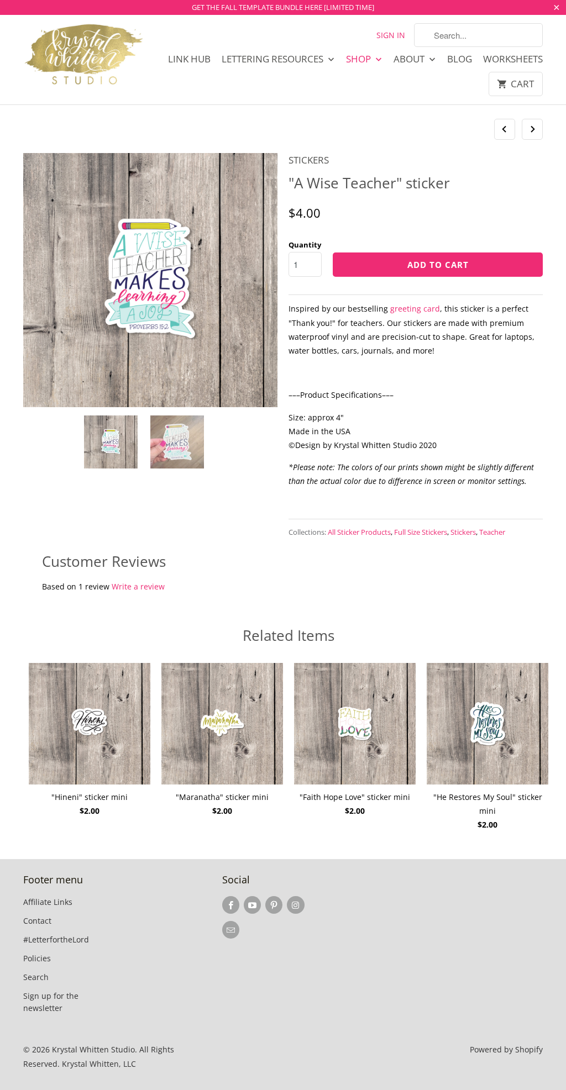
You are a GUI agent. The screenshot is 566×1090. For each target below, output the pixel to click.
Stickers (309, 160)
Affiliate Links (47, 902)
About (410, 59)
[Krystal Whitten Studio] (84, 55)
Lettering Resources (274, 59)
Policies (37, 958)
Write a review (138, 586)
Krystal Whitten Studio (93, 1049)
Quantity (305, 245)
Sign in (390, 35)
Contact (37, 920)
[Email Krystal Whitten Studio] (230, 930)
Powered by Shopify (506, 1049)
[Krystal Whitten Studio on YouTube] (252, 905)
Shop (359, 59)
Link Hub (189, 59)
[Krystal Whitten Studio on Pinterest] (273, 905)
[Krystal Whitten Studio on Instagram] (295, 905)
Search (36, 977)
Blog (459, 59)
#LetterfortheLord (56, 939)
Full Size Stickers (420, 532)
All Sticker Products (359, 532)
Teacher (492, 532)
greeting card (415, 308)
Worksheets (513, 59)
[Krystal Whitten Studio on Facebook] (230, 905)
